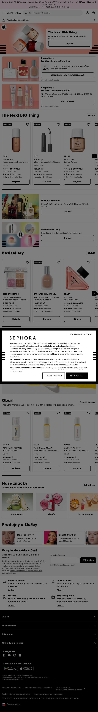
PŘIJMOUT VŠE (76, 376)
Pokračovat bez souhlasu (80, 334)
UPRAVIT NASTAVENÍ (53, 376)
